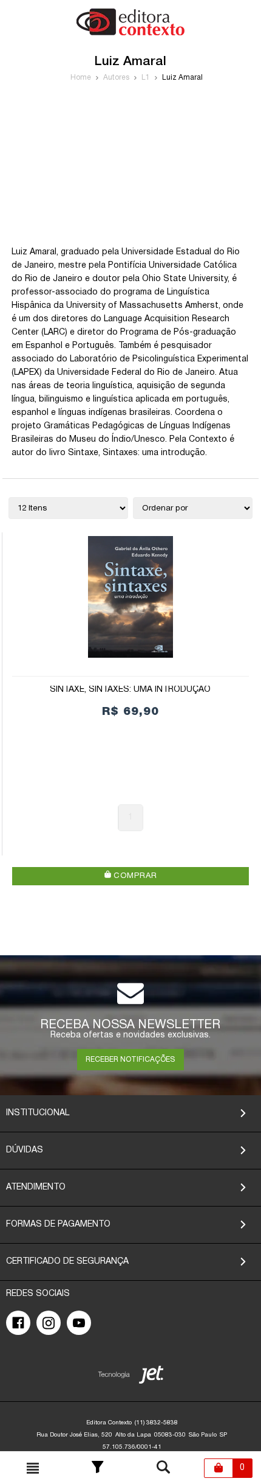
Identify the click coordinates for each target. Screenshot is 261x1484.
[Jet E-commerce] (130, 1377)
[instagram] (48, 1323)
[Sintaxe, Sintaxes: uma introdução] (130, 597)
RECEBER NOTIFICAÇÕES (130, 1059)
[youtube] (79, 1323)
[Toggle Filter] (97, 1468)
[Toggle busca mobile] (32, 1468)
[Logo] (130, 33)
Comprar (133, 876)
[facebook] (18, 1323)
